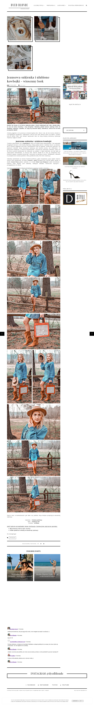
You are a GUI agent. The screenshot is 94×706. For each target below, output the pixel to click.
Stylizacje (12, 537)
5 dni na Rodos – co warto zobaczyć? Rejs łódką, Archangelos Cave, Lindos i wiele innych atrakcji (75, 153)
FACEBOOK (31, 685)
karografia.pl (83, 690)
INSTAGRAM (44, 685)
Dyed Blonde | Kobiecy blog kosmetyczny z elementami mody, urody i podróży (31, 690)
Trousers (30, 160)
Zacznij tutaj (39, 5)
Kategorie (61, 5)
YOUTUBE (65, 685)
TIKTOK (55, 685)
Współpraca (51, 5)
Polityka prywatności (76, 5)
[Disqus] (33, 605)
